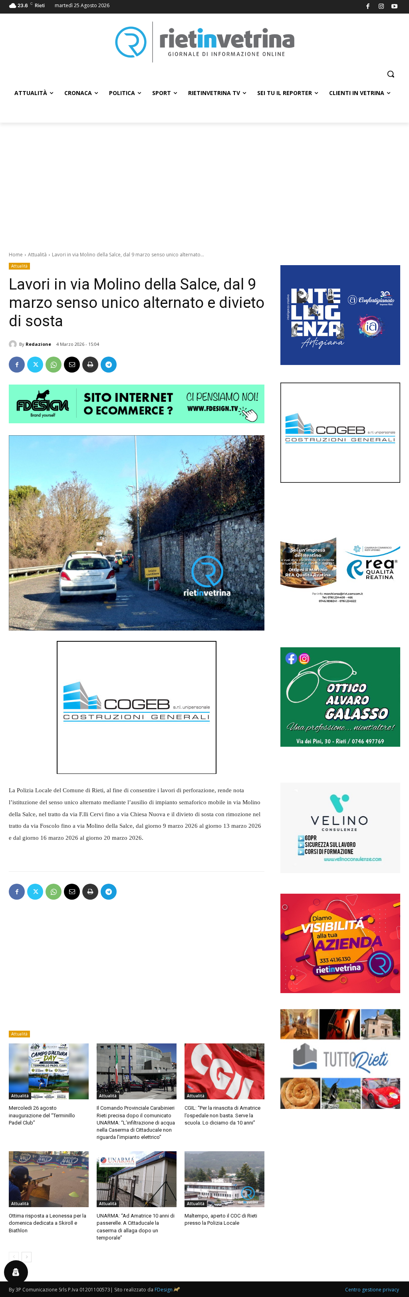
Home (16, 254)
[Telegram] (109, 365)
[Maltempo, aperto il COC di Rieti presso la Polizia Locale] (224, 1179)
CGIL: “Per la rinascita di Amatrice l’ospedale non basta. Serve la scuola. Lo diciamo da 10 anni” (222, 1115)
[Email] (72, 365)
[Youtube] (395, 7)
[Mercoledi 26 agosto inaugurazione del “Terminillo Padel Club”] (49, 1071)
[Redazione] (14, 344)
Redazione (38, 344)
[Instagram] (381, 7)
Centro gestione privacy (372, 1289)
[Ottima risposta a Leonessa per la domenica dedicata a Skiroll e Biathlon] (49, 1179)
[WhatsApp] (54, 365)
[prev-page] (14, 1257)
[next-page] (27, 1257)
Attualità (37, 254)
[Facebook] (368, 7)
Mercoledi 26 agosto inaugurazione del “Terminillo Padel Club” (42, 1115)
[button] (390, 73)
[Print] (90, 365)
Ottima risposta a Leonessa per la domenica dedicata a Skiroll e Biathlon (47, 1223)
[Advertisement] (204, 182)
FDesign (164, 1289)
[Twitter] (35, 365)
